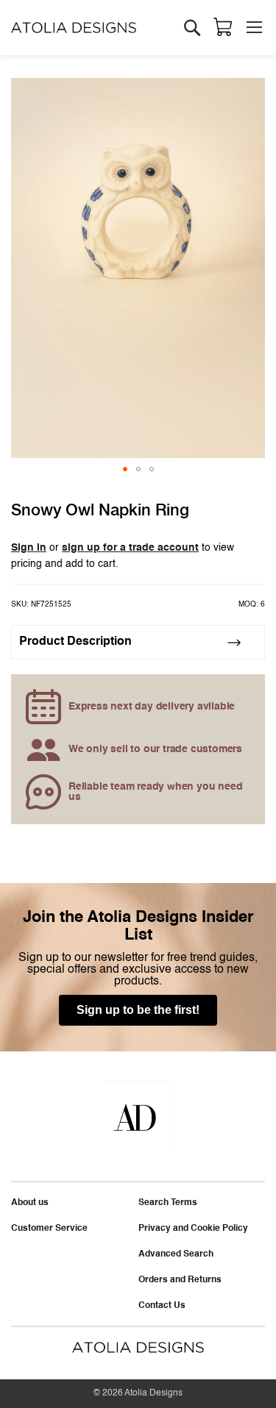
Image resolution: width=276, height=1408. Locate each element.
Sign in (28, 548)
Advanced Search (175, 1254)
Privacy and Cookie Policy (193, 1228)
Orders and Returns (180, 1280)
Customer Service (49, 1228)
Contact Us (161, 1305)
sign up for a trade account (130, 548)
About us (30, 1202)
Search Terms (167, 1202)
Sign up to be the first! (138, 1010)
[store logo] (73, 27)
